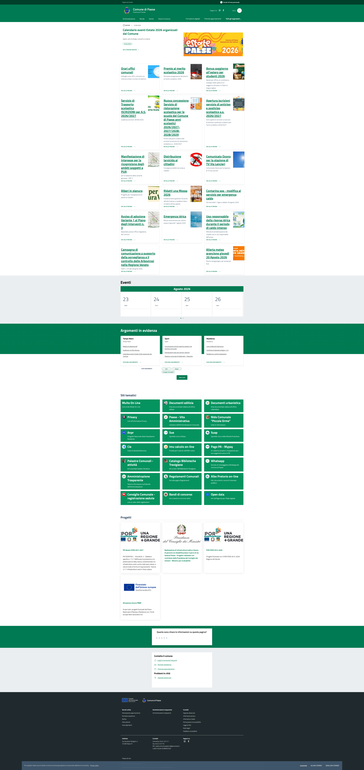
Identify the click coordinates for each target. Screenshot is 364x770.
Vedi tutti (182, 377)
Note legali (186, 728)
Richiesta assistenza (128, 716)
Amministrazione (129, 19)
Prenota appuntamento (212, 18)
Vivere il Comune (164, 19)
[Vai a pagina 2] (183, 318)
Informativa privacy (189, 716)
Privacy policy (94, 765)
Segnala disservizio (189, 713)
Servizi (151, 19)
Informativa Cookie (189, 719)
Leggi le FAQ (187, 725)
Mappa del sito (126, 758)
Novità (142, 19)
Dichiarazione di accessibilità (192, 722)
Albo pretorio (126, 722)
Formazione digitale (193, 18)
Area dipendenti (127, 725)
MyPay (124, 719)
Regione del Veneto (127, 2)
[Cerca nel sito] (239, 10)
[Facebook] (223, 10)
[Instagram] (219, 10)
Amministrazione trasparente (162, 713)
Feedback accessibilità (190, 731)
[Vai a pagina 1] (180, 318)
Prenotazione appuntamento (131, 713)
